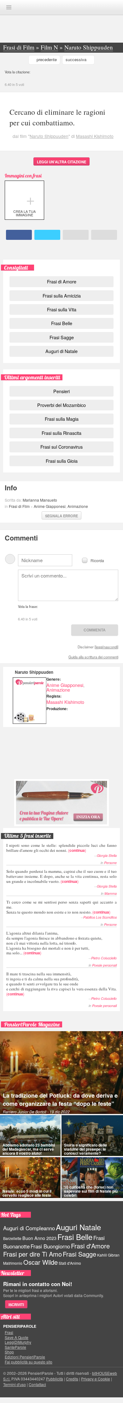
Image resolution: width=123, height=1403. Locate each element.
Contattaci (37, 1384)
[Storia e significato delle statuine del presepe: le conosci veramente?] (92, 1135)
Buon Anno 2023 (39, 1238)
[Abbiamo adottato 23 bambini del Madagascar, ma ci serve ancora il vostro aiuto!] (30, 1135)
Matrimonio (12, 1263)
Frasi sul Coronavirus (61, 446)
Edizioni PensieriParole (25, 1356)
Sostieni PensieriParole (61, 752)
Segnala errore (61, 515)
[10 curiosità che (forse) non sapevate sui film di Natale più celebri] (92, 1177)
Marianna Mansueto (40, 500)
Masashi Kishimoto (95, 136)
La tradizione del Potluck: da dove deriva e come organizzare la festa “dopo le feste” (60, 1099)
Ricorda (97, 560)
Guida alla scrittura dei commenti (93, 656)
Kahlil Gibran (108, 1255)
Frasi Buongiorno (50, 1246)
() (61, 847)
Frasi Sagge (62, 337)
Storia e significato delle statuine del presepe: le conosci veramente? (85, 1149)
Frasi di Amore (61, 281)
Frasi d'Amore (90, 1245)
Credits (72, 1378)
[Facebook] (19, 235)
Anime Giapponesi (50, 506)
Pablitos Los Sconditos (100, 917)
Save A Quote (16, 1337)
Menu (9, 7)
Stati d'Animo (70, 1263)
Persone (110, 862)
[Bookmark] (104, 235)
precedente (47, 59)
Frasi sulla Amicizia (62, 295)
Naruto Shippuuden (49, 136)
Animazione (77, 506)
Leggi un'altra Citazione (61, 161)
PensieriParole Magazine (32, 1024)
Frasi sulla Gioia (62, 460)
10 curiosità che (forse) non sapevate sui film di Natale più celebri (91, 1191)
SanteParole (15, 1347)
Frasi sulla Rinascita (61, 433)
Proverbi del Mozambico (61, 405)
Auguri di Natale (61, 351)
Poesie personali (104, 965)
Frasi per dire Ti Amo (32, 1253)
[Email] (76, 235)
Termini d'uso (14, 1384)
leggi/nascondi (106, 646)
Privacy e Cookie (95, 1378)
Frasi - (61, 7)
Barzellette (12, 1238)
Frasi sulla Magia (62, 418)
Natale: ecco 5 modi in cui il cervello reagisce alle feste (27, 1193)
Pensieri (61, 391)
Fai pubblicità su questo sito (28, 1361)
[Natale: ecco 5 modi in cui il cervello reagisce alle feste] (30, 1177)
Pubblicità (54, 1378)
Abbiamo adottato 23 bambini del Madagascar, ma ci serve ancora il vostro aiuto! (29, 1149)
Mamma (110, 893)
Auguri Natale (78, 1226)
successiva (76, 59)
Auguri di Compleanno (29, 1228)
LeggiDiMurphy (18, 1342)
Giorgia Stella (107, 855)
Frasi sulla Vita (61, 309)
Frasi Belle (61, 323)
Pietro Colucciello (104, 958)
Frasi (9, 1332)
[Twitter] (47, 235)
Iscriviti (16, 1304)
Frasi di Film (19, 506)
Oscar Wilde (40, 1262)
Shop (9, 1351)
